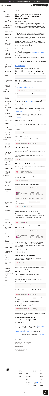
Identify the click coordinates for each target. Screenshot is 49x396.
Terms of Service (34, 370)
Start (4, 11)
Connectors (7, 75)
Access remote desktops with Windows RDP (8, 149)
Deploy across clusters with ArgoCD (7, 172)
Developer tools (8, 189)
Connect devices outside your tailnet (8, 69)
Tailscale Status (27, 385)
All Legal (34, 385)
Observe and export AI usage (9, 81)
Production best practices (8, 238)
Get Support (5, 255)
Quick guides (7, 16)
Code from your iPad (9, 158)
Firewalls (6, 191)
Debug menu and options (8, 249)
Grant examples (8, 231)
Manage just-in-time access (9, 32)
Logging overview (8, 200)
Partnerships (28, 376)
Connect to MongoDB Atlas (8, 156)
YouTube (41, 385)
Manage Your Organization (6, 214)
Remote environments (7, 187)
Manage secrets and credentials (9, 61)
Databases (7, 185)
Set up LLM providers (7, 73)
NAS (5, 194)
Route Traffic (6, 91)
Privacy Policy (34, 373)
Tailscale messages (8, 247)
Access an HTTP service (8, 58)
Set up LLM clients (8, 71)
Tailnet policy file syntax (8, 228)
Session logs (7, 51)
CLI (5, 233)
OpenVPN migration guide (8, 18)
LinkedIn (41, 376)
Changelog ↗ (7, 266)
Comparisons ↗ (8, 268)
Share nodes (7, 130)
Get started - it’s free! (39, 5)
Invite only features (8, 278)
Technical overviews (9, 243)
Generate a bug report (8, 263)
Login (31, 5)
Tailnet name (7, 222)
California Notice (35, 376)
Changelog (28, 382)
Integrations (5, 175)
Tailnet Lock (7, 37)
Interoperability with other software (8, 252)
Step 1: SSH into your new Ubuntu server (23, 342)
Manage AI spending (9, 78)
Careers (20, 373)
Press (20, 376)
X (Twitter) (42, 388)
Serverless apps (8, 183)
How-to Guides (21, 14)
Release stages (8, 270)
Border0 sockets (8, 50)
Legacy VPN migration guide (8, 21)
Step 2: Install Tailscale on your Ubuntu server (24, 343)
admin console (28, 101)
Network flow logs (8, 204)
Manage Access (6, 27)
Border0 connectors (9, 48)
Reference (7, 88)
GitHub (41, 373)
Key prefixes (7, 236)
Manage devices (8, 34)
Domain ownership (8, 224)
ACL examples (7, 230)
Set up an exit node (8, 95)
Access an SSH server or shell (8, 54)
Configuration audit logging (8, 203)
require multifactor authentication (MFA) (23, 331)
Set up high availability (7, 104)
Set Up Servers (6, 105)
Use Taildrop (7, 132)
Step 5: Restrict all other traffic (21, 347)
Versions (6, 275)
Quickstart (7, 13)
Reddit (41, 382)
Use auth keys (7, 113)
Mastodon (42, 379)
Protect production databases (8, 162)
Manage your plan (8, 220)
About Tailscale (20, 370)
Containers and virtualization (8, 182)
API (5, 234)
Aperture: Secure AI (7, 62)
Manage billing (7, 219)
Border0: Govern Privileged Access (7, 40)
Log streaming (7, 206)
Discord (41, 370)
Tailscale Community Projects (9, 274)
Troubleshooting (8, 89)
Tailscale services (8, 127)
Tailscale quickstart (35, 59)
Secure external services (8, 166)
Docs (16, 14)
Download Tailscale (20, 65)
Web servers (7, 192)
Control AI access (8, 77)
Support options (8, 259)
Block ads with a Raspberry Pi (8, 147)
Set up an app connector (7, 98)
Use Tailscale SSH (8, 116)
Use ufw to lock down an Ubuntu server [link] (33, 14)
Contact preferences (7, 217)
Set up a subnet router (8, 94)
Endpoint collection (8, 129)
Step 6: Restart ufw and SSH (21, 349)
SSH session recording (7, 208)
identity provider (40, 326)
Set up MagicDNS (8, 101)
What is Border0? (8, 41)
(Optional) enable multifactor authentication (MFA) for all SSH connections (30, 351)
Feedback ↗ (7, 280)
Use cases (7, 277)
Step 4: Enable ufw (19, 346)
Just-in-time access (9, 168)
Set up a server (8, 107)
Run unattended (8, 123)
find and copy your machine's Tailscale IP (26, 128)
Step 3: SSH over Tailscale (20, 345)
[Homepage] (9, 369)
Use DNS (6, 99)
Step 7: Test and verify (19, 350)
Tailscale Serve (8, 137)
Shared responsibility (7, 241)
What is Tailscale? (8, 25)
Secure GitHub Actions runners (8, 144)
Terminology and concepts (8, 245)
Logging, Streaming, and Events (7, 198)
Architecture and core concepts (8, 44)
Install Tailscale (8, 14)
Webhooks (7, 212)
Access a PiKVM (8, 164)
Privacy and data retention (8, 83)
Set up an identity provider (8, 24)
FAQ (2, 196)
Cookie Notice (34, 379)
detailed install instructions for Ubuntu (25, 87)
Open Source (20, 379)
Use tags (6, 109)
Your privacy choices (34, 382)
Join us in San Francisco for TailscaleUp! (25, 1)
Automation (7, 170)
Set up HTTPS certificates (7, 119)
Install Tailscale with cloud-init (9, 111)
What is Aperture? (8, 64)
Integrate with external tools (7, 86)
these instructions (19, 111)
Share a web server (7, 134)
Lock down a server (8, 160)
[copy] (44, 77)
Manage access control (8, 30)
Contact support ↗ (8, 260)
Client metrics (7, 210)
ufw (26, 150)
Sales (27, 373)
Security (27, 379)
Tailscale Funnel (8, 136)
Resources (5, 265)
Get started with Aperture (8, 67)
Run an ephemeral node (8, 121)
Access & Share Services (6, 125)
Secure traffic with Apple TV (8, 142)
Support (27, 370)
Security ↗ (7, 271)
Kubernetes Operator (7, 178)
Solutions (5, 139)
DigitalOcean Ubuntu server (38, 52)
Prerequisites (17, 341)
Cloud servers (7, 179)
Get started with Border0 (8, 47)
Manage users (7, 35)
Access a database (8, 55)
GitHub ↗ (6, 254)
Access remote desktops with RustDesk (8, 153)
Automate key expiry (9, 114)
